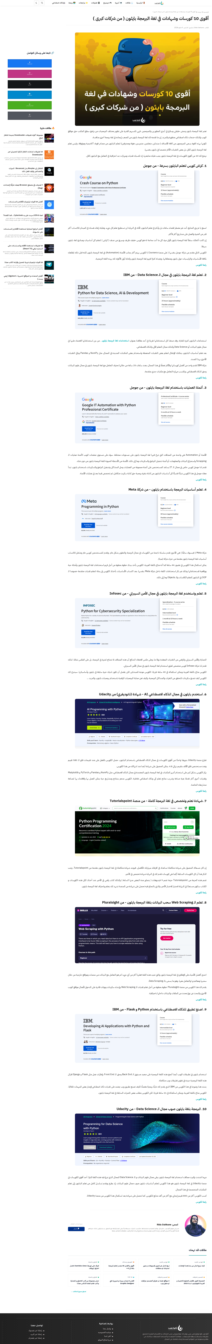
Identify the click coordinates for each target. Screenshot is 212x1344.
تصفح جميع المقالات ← (78, 1291)
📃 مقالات (129, 3)
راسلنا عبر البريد (36, 1334)
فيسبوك (29, 64)
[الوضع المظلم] (36, 3)
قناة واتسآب (29, 106)
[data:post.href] (49, 142)
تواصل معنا (107, 1329)
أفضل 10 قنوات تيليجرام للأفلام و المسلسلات (25, 201)
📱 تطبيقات (95, 3)
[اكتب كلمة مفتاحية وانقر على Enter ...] (42, 3)
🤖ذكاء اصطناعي (58, 3)
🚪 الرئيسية (140, 3)
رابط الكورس (200, 265)
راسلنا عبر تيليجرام (35, 1338)
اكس (29, 85)
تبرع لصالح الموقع (104, 1340)
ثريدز (29, 116)
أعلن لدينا (107, 1336)
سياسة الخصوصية (104, 1332)
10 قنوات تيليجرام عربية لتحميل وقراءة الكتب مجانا (24, 262)
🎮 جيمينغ (107, 3)
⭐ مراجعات (83, 3)
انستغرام (29, 74)
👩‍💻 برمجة (71, 3)
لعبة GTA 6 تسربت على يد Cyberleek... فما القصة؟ (23, 215)
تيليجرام (29, 95)
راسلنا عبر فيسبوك (35, 1330)
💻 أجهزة (118, 3)
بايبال (76, 1229)
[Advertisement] (29, 22)
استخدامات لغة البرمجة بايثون (115, 340)
